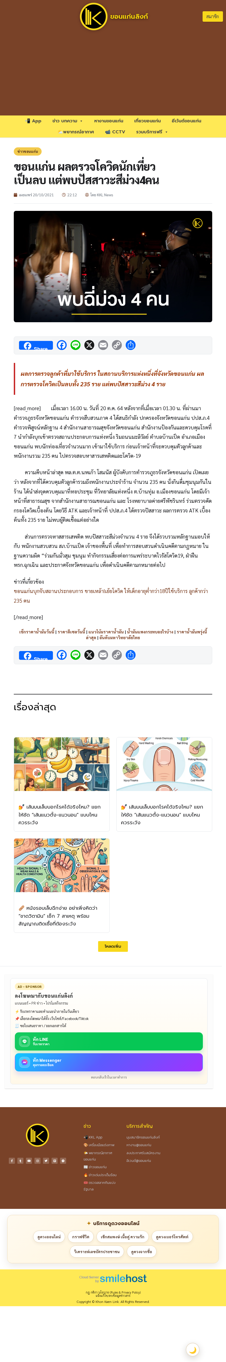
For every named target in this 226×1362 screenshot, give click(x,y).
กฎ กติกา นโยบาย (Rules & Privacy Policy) (113, 1292)
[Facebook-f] (12, 1161)
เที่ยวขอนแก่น (147, 121)
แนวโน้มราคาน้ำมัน (106, 631)
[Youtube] (29, 1161)
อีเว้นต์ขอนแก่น (186, 121)
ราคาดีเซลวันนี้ (71, 631)
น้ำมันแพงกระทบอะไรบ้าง (150, 631)
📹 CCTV (115, 132)
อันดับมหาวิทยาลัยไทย (119, 637)
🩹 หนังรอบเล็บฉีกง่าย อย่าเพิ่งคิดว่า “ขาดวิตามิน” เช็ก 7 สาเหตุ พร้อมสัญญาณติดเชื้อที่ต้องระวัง (57, 916)
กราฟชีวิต (80, 1236)
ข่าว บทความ (64, 121)
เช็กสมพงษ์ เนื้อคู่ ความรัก (122, 1236)
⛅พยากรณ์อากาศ (76, 132)
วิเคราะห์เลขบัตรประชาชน (97, 1251)
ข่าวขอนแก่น (27, 151)
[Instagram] (37, 1161)
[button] (113, 946)
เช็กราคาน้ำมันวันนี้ (36, 631)
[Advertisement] (113, 74)
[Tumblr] (20, 1161)
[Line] (55, 1161)
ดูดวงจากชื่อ (141, 1251)
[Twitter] (46, 1161)
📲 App (33, 121)
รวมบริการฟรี (149, 132)
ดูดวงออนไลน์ (49, 1236)
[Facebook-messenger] (63, 1161)
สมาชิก (212, 16)
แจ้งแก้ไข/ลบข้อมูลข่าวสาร (113, 1296)
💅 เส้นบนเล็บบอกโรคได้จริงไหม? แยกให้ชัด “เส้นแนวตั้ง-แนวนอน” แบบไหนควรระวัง (59, 815)
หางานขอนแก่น (108, 121)
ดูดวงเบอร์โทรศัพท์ (172, 1236)
